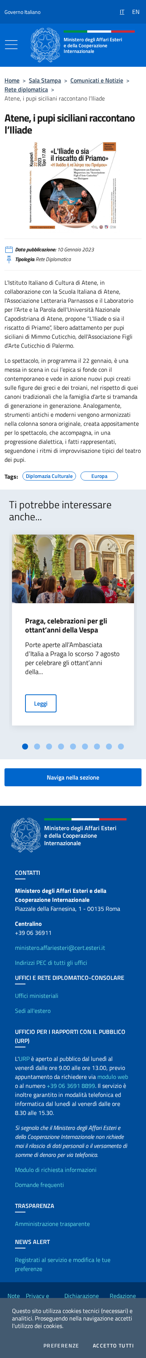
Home (11, 80)
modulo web (112, 1076)
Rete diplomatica (26, 89)
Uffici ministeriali (36, 995)
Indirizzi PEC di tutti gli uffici (51, 962)
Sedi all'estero (33, 1010)
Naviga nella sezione (73, 777)
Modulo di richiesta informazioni (56, 1169)
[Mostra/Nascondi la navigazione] (11, 44)
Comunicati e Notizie (96, 80)
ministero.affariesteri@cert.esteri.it (60, 947)
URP (24, 1058)
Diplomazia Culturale (49, 475)
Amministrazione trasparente (52, 1223)
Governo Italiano (22, 12)
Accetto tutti (113, 1345)
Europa (99, 475)
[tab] (25, 747)
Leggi (41, 703)
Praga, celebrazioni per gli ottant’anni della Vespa (66, 625)
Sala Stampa (45, 80)
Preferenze (61, 1345)
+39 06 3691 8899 (71, 1085)
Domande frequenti (39, 1184)
